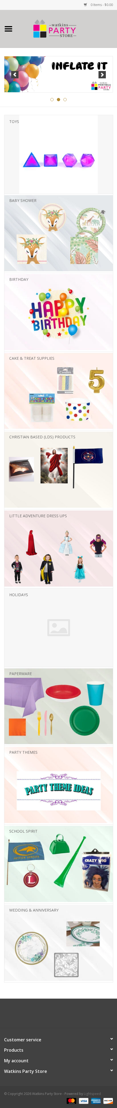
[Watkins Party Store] (66, 28)
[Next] (102, 74)
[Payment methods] (71, 1100)
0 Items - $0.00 (101, 4)
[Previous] (15, 74)
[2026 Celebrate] (58, 74)
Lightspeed (92, 1093)
